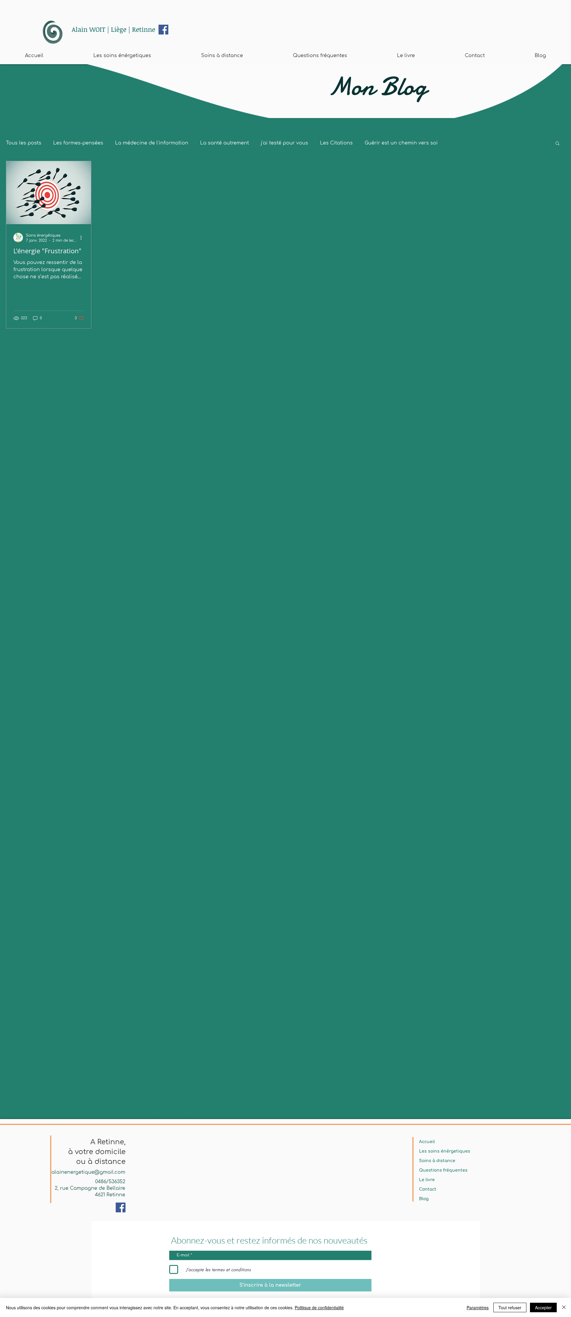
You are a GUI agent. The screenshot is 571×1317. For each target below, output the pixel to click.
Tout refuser (509, 1307)
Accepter (543, 1307)
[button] (557, 144)
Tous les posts (23, 143)
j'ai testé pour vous (284, 143)
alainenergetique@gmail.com (88, 1172)
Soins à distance (437, 1161)
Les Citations (336, 143)
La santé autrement (224, 143)
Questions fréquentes (443, 1170)
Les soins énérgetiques (444, 1151)
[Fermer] (563, 1307)
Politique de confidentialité (319, 1307)
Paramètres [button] (478, 1307)
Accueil (427, 1142)
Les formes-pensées (78, 143)
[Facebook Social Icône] (163, 29)
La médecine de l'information (151, 143)
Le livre (427, 1180)
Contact (427, 1189)
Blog (424, 1199)
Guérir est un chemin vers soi (401, 143)
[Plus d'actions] (83, 237)
